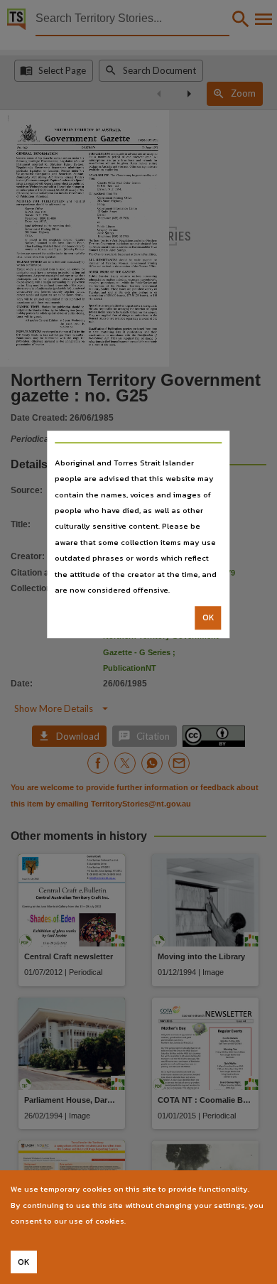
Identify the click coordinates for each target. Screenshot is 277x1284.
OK (208, 618)
